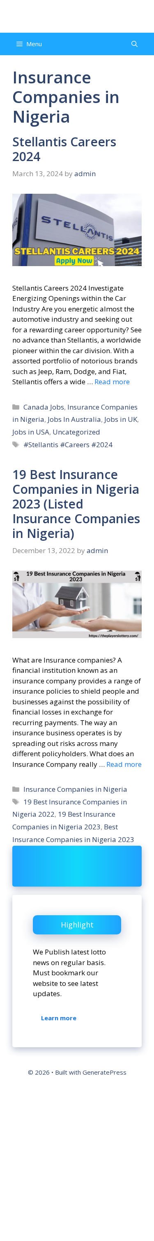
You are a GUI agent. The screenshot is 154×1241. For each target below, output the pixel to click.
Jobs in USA (30, 432)
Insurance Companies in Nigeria (75, 789)
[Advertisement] (77, 1161)
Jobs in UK (120, 419)
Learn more (58, 1018)
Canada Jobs (43, 407)
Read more (112, 381)
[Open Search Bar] (134, 44)
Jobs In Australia (74, 419)
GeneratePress (104, 1072)
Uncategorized (76, 432)
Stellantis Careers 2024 (64, 149)
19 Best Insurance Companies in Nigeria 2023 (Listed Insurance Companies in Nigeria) (76, 504)
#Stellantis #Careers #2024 (68, 444)
